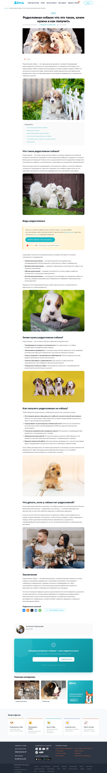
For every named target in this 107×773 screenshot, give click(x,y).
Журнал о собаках (73, 3)
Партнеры (77, 753)
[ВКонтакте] (24, 610)
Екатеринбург (73, 766)
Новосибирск (51, 768)
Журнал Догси (79, 751)
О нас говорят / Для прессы (83, 748)
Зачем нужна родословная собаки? (38, 133)
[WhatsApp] (40, 610)
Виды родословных (33, 130)
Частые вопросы (52, 3)
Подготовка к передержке (64, 748)
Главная (6, 8)
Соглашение (17, 771)
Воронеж (64, 766)
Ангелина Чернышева (30, 24)
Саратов (89, 768)
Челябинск (42, 771)
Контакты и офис (61, 753)
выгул (36, 234)
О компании (59, 751)
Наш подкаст (62, 3)
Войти (88, 3)
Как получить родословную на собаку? (39, 136)
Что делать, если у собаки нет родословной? (41, 139)
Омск (58, 768)
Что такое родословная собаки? (37, 127)
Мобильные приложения (82, 755)
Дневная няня (69, 232)
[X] (32, 610)
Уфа (35, 771)
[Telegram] (36, 610)
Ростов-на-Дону (73, 768)
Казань (82, 766)
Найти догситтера (33, 3)
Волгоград (56, 766)
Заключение (31, 142)
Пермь (64, 768)
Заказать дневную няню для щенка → (40, 239)
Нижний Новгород (39, 768)
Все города (51, 771)
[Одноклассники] (28, 610)
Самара (82, 768)
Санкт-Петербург (45, 766)
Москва (36, 766)
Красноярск (89, 766)
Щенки (53, 13)
